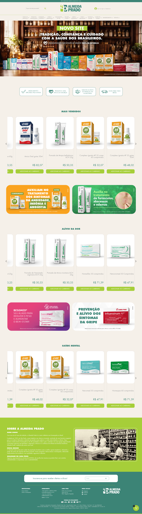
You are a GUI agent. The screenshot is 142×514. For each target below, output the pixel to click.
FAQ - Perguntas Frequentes (68, 493)
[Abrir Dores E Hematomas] (53, 17)
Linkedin (85, 494)
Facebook (86, 492)
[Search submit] (45, 8)
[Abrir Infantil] (118, 17)
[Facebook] (82, 492)
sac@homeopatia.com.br (47, 495)
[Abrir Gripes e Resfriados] (77, 17)
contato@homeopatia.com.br (48, 492)
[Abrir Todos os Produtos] (28, 17)
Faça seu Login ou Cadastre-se (103, 8)
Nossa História (25, 490)
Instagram (86, 491)
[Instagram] (82, 491)
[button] (6, 144)
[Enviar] (106, 478)
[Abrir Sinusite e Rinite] (69, 17)
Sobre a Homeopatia (26, 492)
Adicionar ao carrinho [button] (29, 171)
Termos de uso (65, 492)
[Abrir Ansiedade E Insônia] (44, 17)
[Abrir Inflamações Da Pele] (62, 17)
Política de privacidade (67, 490)
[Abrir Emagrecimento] (112, 17)
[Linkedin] (82, 494)
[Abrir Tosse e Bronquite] (86, 17)
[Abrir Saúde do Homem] (101, 17)
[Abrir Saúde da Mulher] (93, 17)
